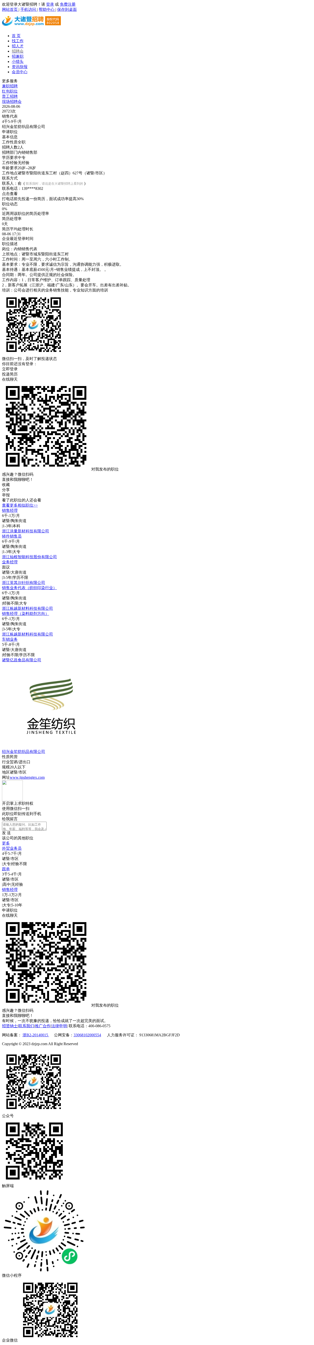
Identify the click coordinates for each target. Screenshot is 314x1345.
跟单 (6, 869)
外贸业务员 (12, 848)
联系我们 (26, 1026)
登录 (50, 4)
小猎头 (18, 61)
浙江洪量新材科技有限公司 (25, 531)
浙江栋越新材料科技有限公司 (27, 608)
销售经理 (10, 510)
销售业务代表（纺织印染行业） (29, 588)
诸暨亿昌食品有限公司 (21, 660)
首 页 (16, 36)
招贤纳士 (10, 1026)
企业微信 (10, 1340)
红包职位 (10, 91)
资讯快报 (19, 67)
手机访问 (28, 9)
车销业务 (10, 639)
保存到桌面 (67, 9)
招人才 (18, 46)
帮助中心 (47, 9)
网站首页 (10, 9)
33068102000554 (87, 1035)
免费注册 (68, 4)
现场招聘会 (12, 101)
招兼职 (18, 56)
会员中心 (19, 72)
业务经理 (10, 562)
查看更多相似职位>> (20, 505)
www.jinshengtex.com (27, 777)
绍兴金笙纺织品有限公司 (23, 751)
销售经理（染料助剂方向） (25, 613)
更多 (6, 843)
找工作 (18, 41)
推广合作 (43, 1026)
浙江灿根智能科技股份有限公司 (29, 557)
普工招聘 (10, 96)
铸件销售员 (12, 536)
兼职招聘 (10, 86)
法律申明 (59, 1026)
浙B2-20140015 (36, 1035)
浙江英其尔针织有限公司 (23, 583)
